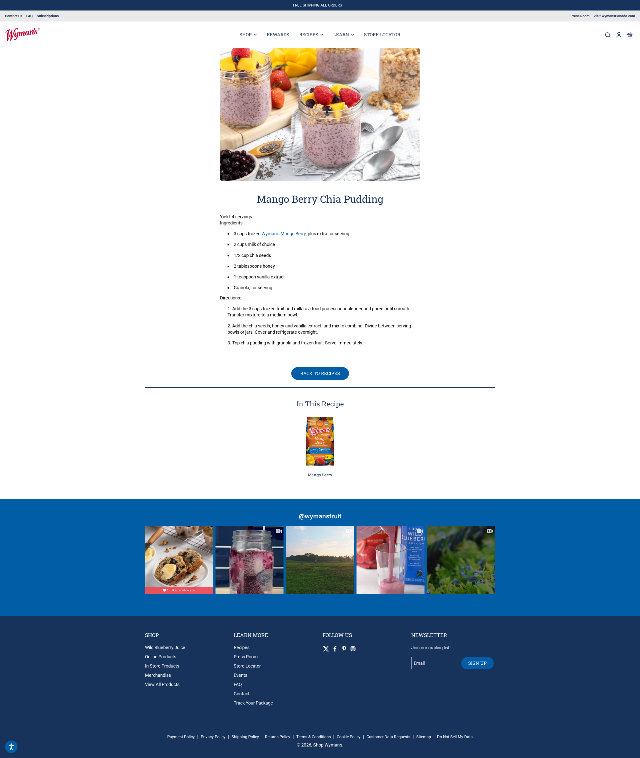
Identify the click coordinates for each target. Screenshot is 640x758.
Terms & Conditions (313, 737)
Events (240, 675)
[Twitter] (326, 648)
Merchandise (158, 675)
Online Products (160, 656)
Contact (242, 693)
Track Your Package (253, 703)
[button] (629, 34)
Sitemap (423, 737)
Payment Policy (181, 737)
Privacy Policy (213, 737)
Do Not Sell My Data (455, 737)
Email (419, 663)
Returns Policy (277, 737)
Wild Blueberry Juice (165, 647)
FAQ (29, 16)
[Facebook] (335, 648)
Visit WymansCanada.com (614, 16)
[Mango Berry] (320, 441)
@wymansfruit (320, 516)
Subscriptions (48, 16)
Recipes (242, 647)
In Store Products (162, 666)
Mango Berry (320, 474)
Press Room (580, 16)
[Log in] (618, 34)
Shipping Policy (245, 737)
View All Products (162, 684)
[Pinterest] (344, 648)
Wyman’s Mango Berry (284, 233)
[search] (607, 34)
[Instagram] (353, 648)
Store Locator (247, 666)
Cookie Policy (348, 737)
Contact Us (13, 16)
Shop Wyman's (327, 745)
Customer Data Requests (388, 737)
